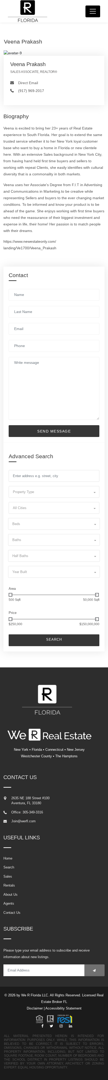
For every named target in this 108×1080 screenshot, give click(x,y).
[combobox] (54, 492)
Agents (8, 903)
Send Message (54, 431)
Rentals (9, 885)
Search (54, 639)
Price (13, 613)
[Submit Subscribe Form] (94, 970)
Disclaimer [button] (35, 1008)
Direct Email (28, 83)
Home (7, 858)
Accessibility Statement (63, 1008)
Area (12, 589)
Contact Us (11, 913)
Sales (7, 876)
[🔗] (42, 1026)
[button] (54, 1019)
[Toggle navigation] (92, 11)
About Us (10, 895)
